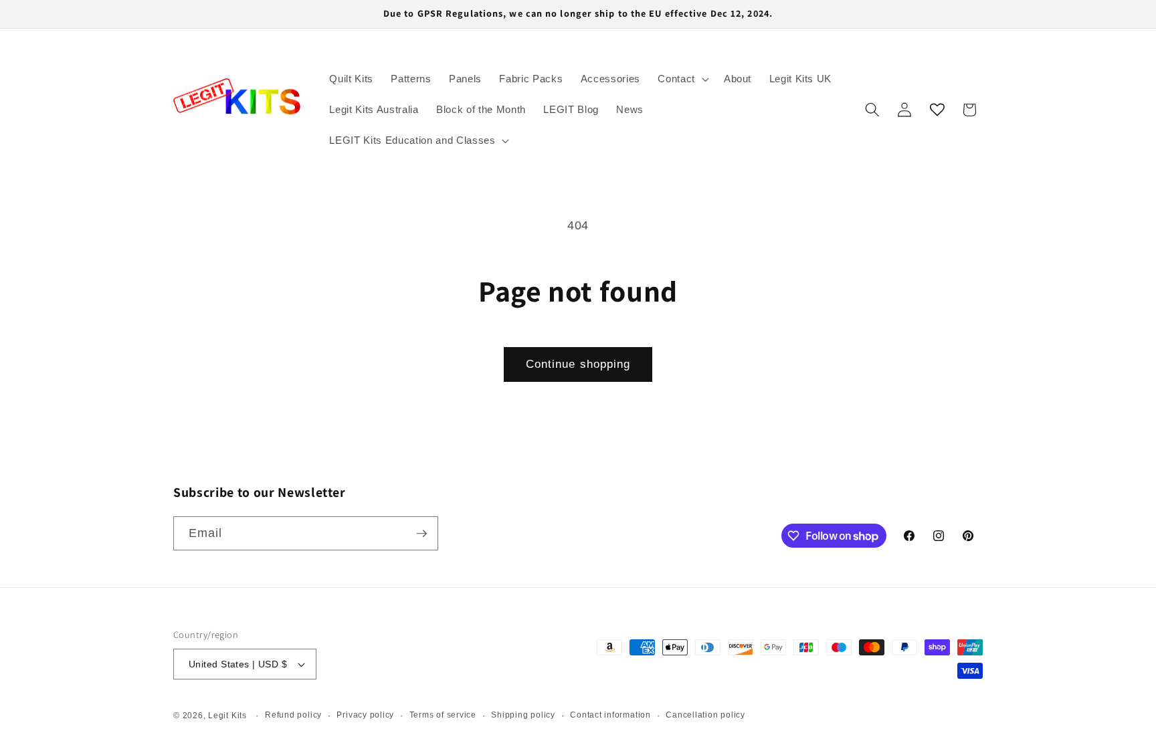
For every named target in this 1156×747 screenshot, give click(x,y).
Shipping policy (523, 715)
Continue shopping (578, 364)
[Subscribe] (421, 533)
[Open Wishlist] (937, 110)
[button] (682, 79)
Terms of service (442, 715)
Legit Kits (227, 715)
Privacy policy (365, 715)
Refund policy (293, 715)
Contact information (610, 715)
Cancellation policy (705, 715)
